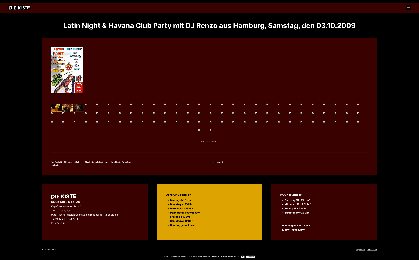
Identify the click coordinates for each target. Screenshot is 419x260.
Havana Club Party (86, 162)
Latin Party (99, 162)
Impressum (360, 250)
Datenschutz (372, 250)
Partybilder (126, 162)
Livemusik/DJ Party (113, 162)
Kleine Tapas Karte (293, 229)
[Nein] (416, 257)
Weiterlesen (250, 256)
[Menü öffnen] (408, 7)
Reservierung (58, 222)
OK (243, 256)
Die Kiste (63, 196)
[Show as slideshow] (209, 141)
